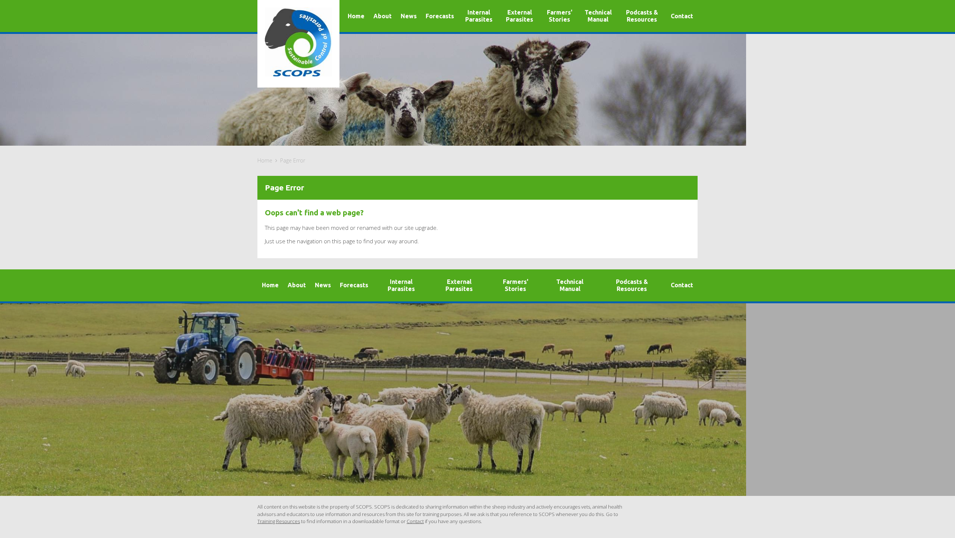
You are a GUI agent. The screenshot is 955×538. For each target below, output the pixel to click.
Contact (415, 521)
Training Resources (278, 521)
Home (264, 160)
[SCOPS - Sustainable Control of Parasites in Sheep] (298, 41)
